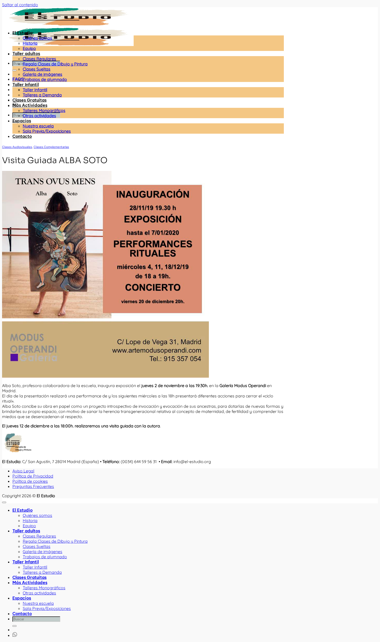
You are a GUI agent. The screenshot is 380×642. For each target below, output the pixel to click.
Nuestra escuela (38, 126)
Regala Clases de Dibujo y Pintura (55, 63)
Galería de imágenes (42, 74)
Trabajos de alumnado (45, 79)
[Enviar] (14, 70)
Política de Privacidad (32, 476)
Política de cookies (30, 481)
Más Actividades (29, 105)
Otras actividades (39, 115)
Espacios (21, 120)
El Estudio (22, 32)
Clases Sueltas (36, 69)
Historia (30, 43)
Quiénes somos (37, 38)
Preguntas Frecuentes (33, 486)
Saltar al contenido (20, 4)
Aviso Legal (23, 470)
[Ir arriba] (4, 502)
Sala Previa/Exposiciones (47, 131)
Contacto (22, 136)
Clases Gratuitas (29, 100)
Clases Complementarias (51, 147)
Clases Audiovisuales (17, 147)
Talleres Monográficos (44, 110)
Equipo (29, 48)
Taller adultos (26, 53)
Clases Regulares (39, 58)
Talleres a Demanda (42, 94)
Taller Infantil (25, 84)
